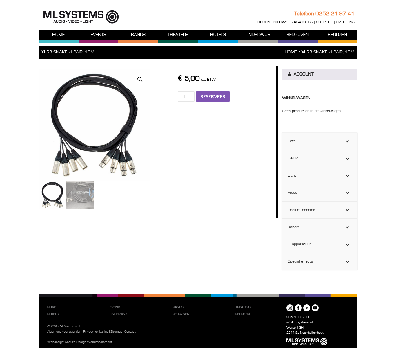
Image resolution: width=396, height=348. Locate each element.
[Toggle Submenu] (347, 141)
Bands (138, 34)
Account (303, 74)
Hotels (218, 34)
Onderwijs (258, 34)
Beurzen (337, 34)
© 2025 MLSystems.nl (63, 326)
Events (98, 34)
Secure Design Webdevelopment (88, 342)
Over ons (345, 22)
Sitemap (116, 331)
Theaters (178, 34)
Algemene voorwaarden (64, 331)
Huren (263, 22)
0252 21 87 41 (335, 14)
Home (58, 34)
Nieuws (280, 22)
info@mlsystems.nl (299, 322)
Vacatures (302, 22)
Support (324, 22)
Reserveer (212, 96)
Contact (130, 331)
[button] (140, 79)
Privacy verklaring (95, 331)
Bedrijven (297, 34)
